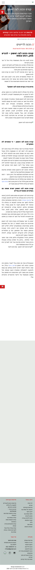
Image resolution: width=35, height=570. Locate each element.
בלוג (28, 39)
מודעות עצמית (26, 200)
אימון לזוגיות (28, 516)
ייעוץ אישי (29, 512)
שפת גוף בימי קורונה (26, 559)
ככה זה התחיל (28, 543)
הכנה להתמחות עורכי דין (25, 551)
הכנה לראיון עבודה (27, 518)
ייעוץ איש (12, 265)
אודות (30, 505)
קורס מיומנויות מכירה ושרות (10, 525)
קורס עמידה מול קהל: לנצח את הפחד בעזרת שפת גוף (10, 530)
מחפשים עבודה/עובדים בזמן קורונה (26, 555)
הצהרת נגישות (28, 527)
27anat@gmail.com (10, 549)
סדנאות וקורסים (27, 507)
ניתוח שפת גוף (28, 514)
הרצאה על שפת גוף (26, 510)
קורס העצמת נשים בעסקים (11, 521)
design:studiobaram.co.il (17, 567)
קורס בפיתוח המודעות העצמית (10, 514)
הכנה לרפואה (28, 549)
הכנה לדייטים (28, 547)
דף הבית (32, 39)
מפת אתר (29, 525)
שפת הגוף (5, 181)
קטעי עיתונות (28, 520)
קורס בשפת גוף (11, 518)
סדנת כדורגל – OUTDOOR (12, 510)
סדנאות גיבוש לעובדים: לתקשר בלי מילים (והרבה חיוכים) (9, 505)
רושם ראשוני (28, 545)
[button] (2, 12)
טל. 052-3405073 (11, 547)
